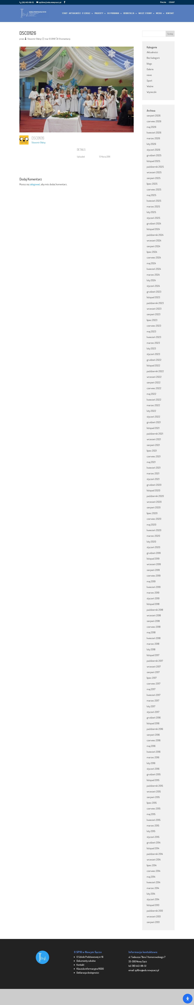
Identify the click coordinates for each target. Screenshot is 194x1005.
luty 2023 (151, 348)
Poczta (163, 2)
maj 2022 (151, 393)
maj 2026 (151, 126)
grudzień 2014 (154, 842)
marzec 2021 (153, 473)
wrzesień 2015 (154, 791)
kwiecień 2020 (154, 530)
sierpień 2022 (154, 382)
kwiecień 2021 (154, 467)
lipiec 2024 (152, 251)
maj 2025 (151, 195)
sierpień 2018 (153, 621)
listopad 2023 (153, 297)
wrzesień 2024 (154, 240)
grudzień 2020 (154, 484)
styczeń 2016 (153, 768)
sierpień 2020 (154, 507)
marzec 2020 (153, 535)
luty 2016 (151, 763)
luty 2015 (151, 831)
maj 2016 (151, 745)
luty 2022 (151, 410)
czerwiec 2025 (154, 189)
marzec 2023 (153, 342)
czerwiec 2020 (154, 518)
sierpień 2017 (153, 672)
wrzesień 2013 (154, 916)
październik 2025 (155, 166)
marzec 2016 (153, 757)
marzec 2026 (153, 138)
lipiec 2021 (152, 450)
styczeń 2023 (153, 354)
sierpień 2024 (153, 246)
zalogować (35, 184)
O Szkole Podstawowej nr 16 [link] (90, 956)
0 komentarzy (64, 39)
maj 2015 (151, 814)
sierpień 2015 (153, 797)
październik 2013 (155, 910)
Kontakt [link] (80, 964)
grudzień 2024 (154, 223)
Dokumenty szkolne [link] (86, 960)
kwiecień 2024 (154, 268)
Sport (149, 80)
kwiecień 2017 (154, 694)
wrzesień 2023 (154, 308)
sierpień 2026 (154, 115)
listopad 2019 (153, 558)
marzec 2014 (153, 888)
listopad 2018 (153, 604)
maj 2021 (151, 462)
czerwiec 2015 (154, 808)
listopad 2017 (153, 655)
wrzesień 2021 (154, 439)
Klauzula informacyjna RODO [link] (90, 968)
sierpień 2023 (153, 314)
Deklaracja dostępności (88, 972)
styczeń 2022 (153, 416)
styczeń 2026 (153, 149)
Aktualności (152, 52)
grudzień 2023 (154, 291)
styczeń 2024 (153, 285)
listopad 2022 (153, 365)
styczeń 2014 (153, 899)
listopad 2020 (153, 490)
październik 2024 (155, 234)
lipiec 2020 (152, 513)
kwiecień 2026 (154, 132)
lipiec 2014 (152, 865)
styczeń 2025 (153, 217)
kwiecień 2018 (154, 638)
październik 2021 (155, 433)
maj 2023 (151, 331)
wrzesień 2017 (154, 666)
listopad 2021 (153, 428)
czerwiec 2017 (154, 683)
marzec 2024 (153, 274)
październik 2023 (155, 303)
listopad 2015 (153, 780)
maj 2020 (151, 524)
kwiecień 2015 (154, 819)
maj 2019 (151, 581)
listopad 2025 (153, 161)
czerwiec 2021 (154, 456)
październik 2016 (155, 728)
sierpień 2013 (153, 922)
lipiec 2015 (152, 802)
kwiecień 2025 (154, 200)
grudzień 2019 (154, 553)
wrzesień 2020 (154, 501)
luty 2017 (151, 706)
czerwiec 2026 (154, 121)
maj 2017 (151, 689)
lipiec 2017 (152, 677)
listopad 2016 (153, 723)
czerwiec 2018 (154, 626)
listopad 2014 (153, 848)
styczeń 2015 (153, 836)
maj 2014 (151, 876)
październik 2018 (155, 609)
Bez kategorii (153, 57)
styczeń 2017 (153, 711)
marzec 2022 (153, 405)
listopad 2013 (153, 905)
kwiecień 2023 (154, 337)
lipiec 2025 (152, 183)
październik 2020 (155, 496)
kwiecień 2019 (154, 587)
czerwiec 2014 (153, 870)
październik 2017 (155, 660)
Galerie (150, 69)
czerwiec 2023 (154, 325)
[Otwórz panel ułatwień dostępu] (187, 998)
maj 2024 (151, 263)
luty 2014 (151, 893)
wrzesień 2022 (154, 376)
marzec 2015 (153, 825)
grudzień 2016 (154, 717)
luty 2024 (151, 280)
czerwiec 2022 (154, 388)
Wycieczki (151, 92)
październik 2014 (155, 853)
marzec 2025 (153, 206)
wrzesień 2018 (154, 615)
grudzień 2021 (154, 422)
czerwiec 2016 (154, 740)
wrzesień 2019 (154, 564)
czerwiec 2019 (154, 575)
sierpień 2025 (154, 178)
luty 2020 (151, 541)
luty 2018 (151, 649)
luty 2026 (151, 143)
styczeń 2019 (153, 598)
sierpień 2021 (153, 445)
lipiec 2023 (152, 320)
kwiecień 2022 (154, 399)
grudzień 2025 (154, 155)
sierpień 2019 (153, 570)
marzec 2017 (153, 700)
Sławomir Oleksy (34, 39)
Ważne (150, 86)
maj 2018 (151, 632)
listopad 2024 (153, 229)
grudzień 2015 (154, 774)
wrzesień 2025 (154, 172)
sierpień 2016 (153, 734)
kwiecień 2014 (153, 882)
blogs (149, 63)
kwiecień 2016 (154, 751)
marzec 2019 (153, 592)
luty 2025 (151, 212)
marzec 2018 (153, 643)
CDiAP (172, 2)
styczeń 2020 (153, 547)
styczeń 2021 (153, 479)
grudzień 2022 (154, 359)
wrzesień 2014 (154, 859)
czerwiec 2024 (154, 257)
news (149, 75)
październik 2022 (155, 371)
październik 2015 (155, 785)
